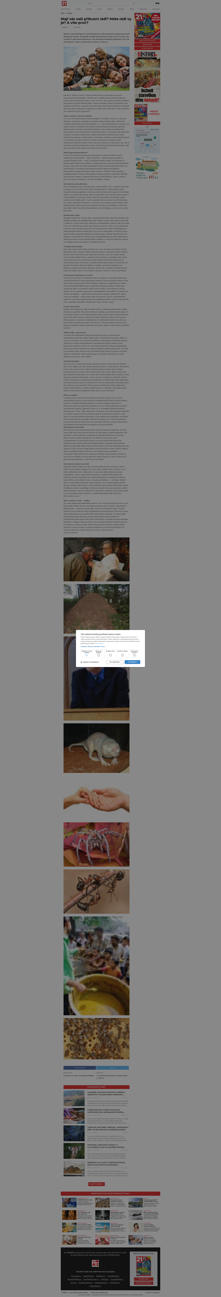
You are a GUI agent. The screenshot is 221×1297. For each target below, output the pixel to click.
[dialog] (110, 648)
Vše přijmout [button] (132, 662)
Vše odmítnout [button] (115, 662)
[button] (110, 646)
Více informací (99, 643)
